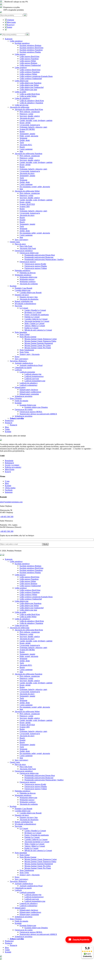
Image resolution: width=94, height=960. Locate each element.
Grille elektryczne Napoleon (30, 83)
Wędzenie (23, 138)
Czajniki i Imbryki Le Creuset (35, 319)
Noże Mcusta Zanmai (28, 337)
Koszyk (10, 25)
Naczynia (18, 306)
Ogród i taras (15, 242)
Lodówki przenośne (27, 372)
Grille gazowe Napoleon (29, 59)
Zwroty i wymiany (12, 465)
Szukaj (9, 27)
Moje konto (11, 22)
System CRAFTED (27, 204)
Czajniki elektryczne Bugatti (30, 292)
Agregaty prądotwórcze (24, 363)
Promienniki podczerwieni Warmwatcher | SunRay (44, 259)
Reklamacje (9, 463)
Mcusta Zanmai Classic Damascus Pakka (40, 341)
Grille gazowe (20, 54)
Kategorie (8, 39)
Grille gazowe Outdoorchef (30, 65)
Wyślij (45, 544)
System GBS (25, 206)
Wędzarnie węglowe (27, 281)
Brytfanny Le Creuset (32, 312)
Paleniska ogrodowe (22, 270)
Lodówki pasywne (31, 379)
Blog (7, 427)
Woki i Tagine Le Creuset (34, 323)
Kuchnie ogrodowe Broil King (31, 48)
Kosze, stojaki (25, 123)
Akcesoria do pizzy (27, 118)
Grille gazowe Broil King (29, 56)
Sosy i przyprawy (21, 240)
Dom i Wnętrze (16, 398)
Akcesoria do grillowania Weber (27, 191)
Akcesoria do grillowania (19, 107)
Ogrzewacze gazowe (28, 262)
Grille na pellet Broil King (30, 94)
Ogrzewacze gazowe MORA (31, 412)
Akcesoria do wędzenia (29, 284)
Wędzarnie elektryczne (28, 277)
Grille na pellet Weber (28, 96)
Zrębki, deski (25, 140)
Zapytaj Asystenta (81, 940)
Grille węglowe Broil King (30, 70)
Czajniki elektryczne (22, 290)
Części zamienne (26, 149)
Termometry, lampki (27, 134)
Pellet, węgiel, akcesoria (29, 136)
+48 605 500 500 (6, 517)
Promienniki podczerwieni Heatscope (38, 257)
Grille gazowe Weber (28, 61)
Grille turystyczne (21, 105)
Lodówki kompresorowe (34, 376)
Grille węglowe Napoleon (30, 72)
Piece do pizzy (20, 244)
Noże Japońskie (21, 332)
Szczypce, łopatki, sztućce (30, 116)
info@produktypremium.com (11, 502)
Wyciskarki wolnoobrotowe (25, 304)
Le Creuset (24, 308)
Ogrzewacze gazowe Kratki (35, 264)
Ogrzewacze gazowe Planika (35, 266)
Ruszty (22, 147)
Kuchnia (13, 286)
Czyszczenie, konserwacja (30, 125)
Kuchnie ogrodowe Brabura (30, 45)
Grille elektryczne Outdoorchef (32, 87)
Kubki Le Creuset (31, 328)
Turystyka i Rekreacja (18, 361)
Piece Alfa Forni (26, 246)
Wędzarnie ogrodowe (23, 275)
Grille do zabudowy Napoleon (31, 103)
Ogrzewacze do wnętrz (24, 409)
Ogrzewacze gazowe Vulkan (35, 268)
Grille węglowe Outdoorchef (31, 78)
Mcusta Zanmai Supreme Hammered (38, 343)
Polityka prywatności (13, 467)
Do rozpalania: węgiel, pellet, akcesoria (35, 187)
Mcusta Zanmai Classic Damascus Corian (40, 339)
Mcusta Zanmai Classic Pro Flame (37, 348)
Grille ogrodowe (16, 41)
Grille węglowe (21, 67)
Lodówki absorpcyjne (32, 374)
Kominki (18, 403)
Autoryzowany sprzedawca (15, 4)
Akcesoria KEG (26, 145)
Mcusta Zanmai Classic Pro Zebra (37, 345)
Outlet (7, 429)
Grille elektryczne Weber (29, 85)
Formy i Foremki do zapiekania (36, 315)
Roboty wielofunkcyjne (24, 301)
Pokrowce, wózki (26, 114)
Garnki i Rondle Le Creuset (35, 310)
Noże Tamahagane (27, 350)
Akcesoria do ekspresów (29, 299)
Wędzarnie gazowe (27, 279)
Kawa (17, 356)
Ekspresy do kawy (22, 295)
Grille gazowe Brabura (28, 63)
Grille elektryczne (21, 81)
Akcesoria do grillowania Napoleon (28, 153)
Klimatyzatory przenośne (29, 394)
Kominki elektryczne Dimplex (36, 407)
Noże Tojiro (24, 352)
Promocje (8, 423)
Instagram (8, 492)
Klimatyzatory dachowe (29, 390)
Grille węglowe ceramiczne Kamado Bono (36, 76)
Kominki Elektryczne (28, 405)
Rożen (22, 131)
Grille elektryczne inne (28, 89)
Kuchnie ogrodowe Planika (30, 52)
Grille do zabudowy (22, 98)
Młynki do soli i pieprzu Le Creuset (38, 330)
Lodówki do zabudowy (29, 383)
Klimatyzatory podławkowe (30, 392)
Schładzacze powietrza (23, 396)
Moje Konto (9, 469)
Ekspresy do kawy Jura (29, 297)
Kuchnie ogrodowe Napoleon (31, 50)
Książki (22, 220)
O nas (7, 481)
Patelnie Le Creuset (32, 317)
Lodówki (18, 370)
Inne (21, 151)
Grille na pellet (20, 92)
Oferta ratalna (10, 488)
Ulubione (10, 20)
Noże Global (24, 334)
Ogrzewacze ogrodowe (24, 251)
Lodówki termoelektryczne (34, 381)
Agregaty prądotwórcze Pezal (31, 365)
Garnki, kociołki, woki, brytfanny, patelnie (36, 120)
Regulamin (9, 461)
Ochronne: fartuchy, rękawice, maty (33, 127)
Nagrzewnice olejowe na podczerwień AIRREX (38, 414)
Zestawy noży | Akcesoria (30, 354)
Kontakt (8, 431)
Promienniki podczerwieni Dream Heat (39, 255)
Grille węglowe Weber (28, 74)
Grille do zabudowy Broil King (32, 101)
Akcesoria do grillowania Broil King (29, 109)
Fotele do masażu (21, 401)
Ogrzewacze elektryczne (29, 253)
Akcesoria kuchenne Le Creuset (36, 321)
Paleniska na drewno (28, 273)
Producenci (9, 420)
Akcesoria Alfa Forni (28, 248)
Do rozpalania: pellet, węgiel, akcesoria (35, 233)
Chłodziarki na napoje (23, 367)
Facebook (8, 490)
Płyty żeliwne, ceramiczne (30, 112)
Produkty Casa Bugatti (23, 288)
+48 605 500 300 (6, 531)
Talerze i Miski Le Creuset (34, 326)
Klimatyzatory (20, 387)
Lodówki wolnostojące (28, 385)
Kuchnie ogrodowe (22, 43)
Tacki (22, 142)
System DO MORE (27, 129)
